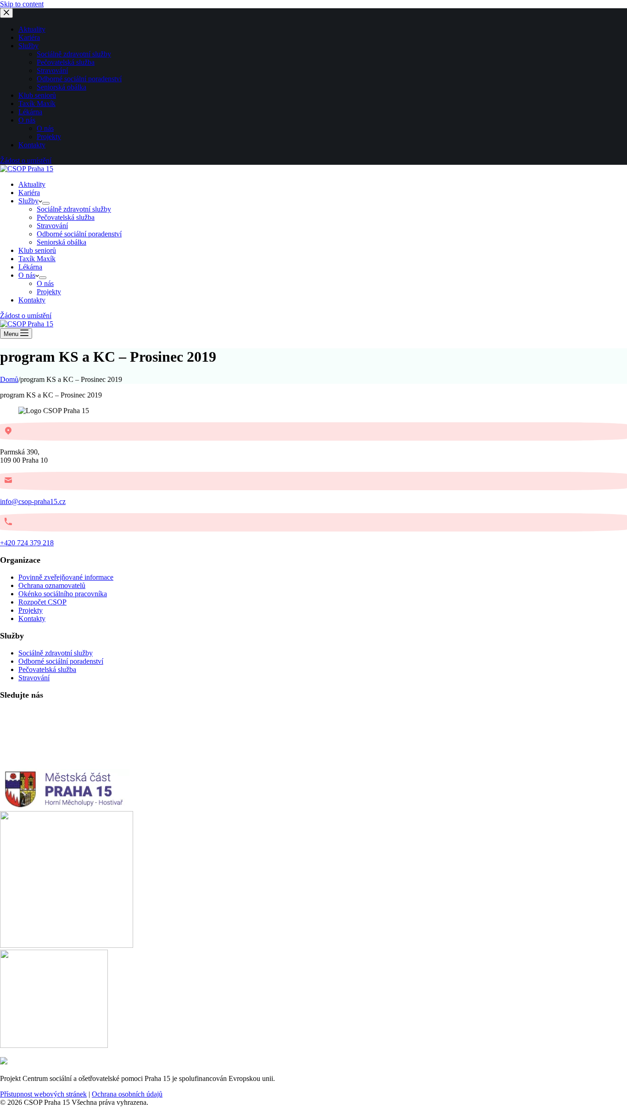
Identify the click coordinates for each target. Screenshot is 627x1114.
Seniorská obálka (61, 242)
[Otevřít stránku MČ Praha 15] (64, 807)
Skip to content (22, 4)
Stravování (52, 226)
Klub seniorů (37, 250)
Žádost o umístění (25, 315)
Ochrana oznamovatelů (51, 585)
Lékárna (30, 267)
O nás (26, 275)
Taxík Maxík (37, 259)
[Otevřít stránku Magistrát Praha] (54, 1045)
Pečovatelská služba (66, 217)
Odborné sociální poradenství (79, 234)
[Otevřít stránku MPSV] (66, 945)
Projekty (49, 292)
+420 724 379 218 (27, 543)
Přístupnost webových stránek (43, 1094)
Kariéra (29, 192)
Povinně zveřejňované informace (65, 577)
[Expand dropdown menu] (46, 203)
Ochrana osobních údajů (127, 1094)
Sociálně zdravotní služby (74, 209)
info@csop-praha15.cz (33, 501)
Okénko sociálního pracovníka (62, 594)
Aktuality (31, 184)
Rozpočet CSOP (42, 602)
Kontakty (31, 300)
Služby (28, 201)
